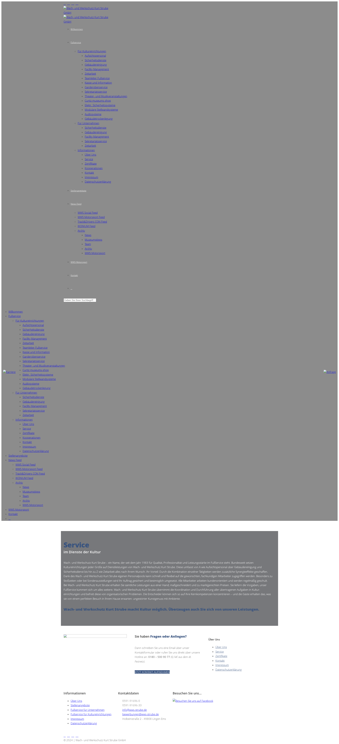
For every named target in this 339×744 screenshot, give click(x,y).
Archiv (81, 230)
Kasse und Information (98, 82)
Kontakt (89, 172)
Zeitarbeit (90, 73)
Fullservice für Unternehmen (88, 710)
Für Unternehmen (88, 123)
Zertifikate (91, 163)
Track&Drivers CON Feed (92, 221)
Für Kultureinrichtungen (92, 51)
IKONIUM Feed (86, 226)
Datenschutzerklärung (98, 181)
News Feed (76, 203)
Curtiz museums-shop (98, 100)
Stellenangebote (78, 190)
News (88, 235)
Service (89, 159)
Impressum (91, 177)
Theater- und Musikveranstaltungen (106, 96)
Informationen (86, 150)
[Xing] (73, 3)
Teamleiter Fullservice (97, 78)
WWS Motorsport (95, 253)
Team (88, 244)
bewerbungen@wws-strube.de (140, 714)
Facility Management (97, 69)
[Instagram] (65, 3)
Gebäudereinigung (96, 64)
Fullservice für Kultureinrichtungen (91, 714)
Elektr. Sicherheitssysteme (100, 105)
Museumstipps (93, 239)
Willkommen (77, 29)
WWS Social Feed (88, 212)
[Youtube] (69, 3)
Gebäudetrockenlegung (99, 118)
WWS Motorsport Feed (91, 217)
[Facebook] (78, 3)
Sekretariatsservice (96, 91)
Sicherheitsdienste (95, 60)
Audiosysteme (93, 114)
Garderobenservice (96, 87)
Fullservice (76, 42)
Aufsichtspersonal (95, 55)
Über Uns (90, 154)
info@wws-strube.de (134, 710)
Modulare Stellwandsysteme (101, 109)
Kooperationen (94, 168)
